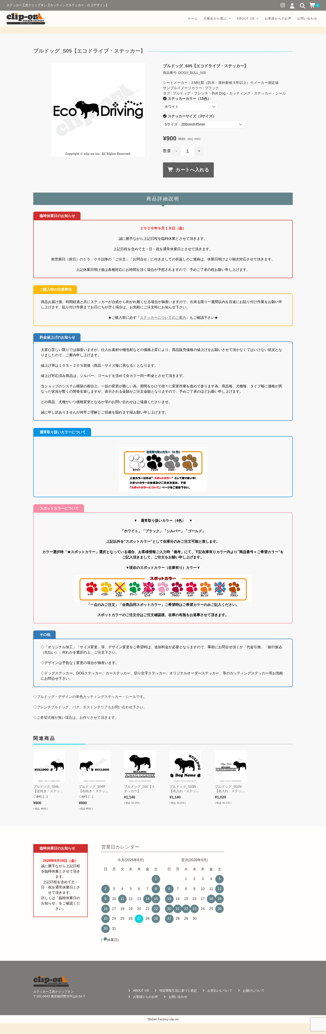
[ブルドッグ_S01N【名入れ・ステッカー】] (231, 766)
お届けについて (254, 990)
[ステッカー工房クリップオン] (25, 18)
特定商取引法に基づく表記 (178, 990)
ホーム (193, 18)
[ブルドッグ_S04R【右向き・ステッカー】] (94, 766)
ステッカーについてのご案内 (163, 317)
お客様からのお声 (278, 18)
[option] (98, 109)
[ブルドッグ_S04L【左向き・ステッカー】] (49, 766)
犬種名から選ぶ (215, 18)
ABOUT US (245, 18)
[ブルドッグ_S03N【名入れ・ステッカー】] (185, 766)
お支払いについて (219, 990)
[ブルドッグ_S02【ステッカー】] (140, 766)
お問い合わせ (307, 18)
